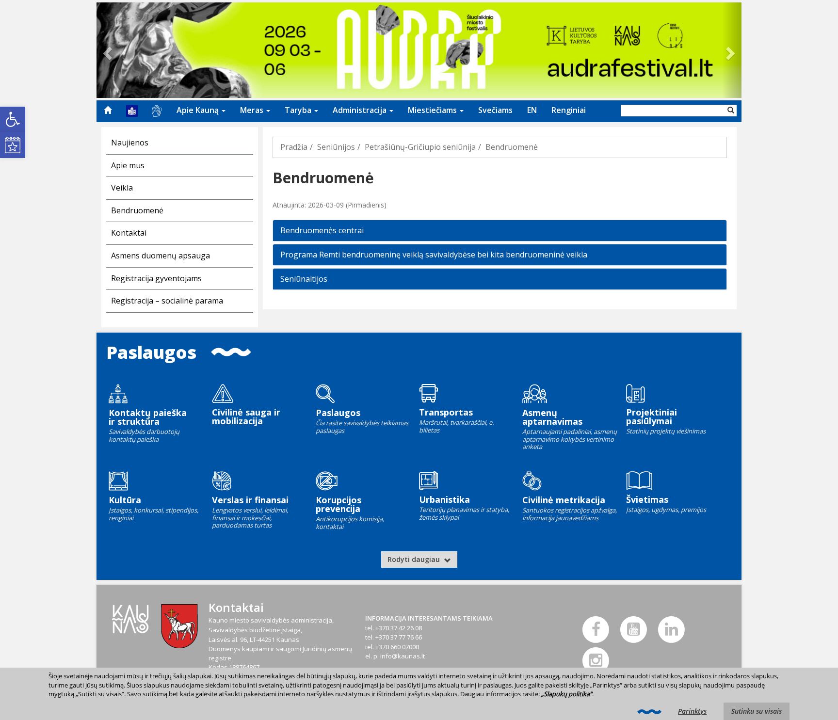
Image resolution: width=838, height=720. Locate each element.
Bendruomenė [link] (137, 210)
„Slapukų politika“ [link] (566, 693)
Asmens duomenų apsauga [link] (160, 255)
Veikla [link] (122, 187)
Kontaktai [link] (128, 232)
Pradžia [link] (293, 147)
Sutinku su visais (756, 711)
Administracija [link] (360, 110)
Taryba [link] (299, 110)
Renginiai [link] (568, 110)
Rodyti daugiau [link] (414, 559)
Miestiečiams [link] (433, 110)
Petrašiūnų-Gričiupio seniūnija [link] (420, 147)
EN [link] (532, 110)
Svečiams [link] (495, 110)
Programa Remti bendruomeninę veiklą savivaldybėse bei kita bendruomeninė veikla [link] (433, 254)
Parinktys (692, 711)
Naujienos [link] (129, 142)
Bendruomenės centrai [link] (322, 230)
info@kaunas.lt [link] (402, 656)
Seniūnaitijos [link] (303, 278)
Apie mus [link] (128, 165)
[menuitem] (108, 110)
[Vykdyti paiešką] (731, 110)
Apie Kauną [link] (199, 110)
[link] (12, 119)
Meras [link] (252, 110)
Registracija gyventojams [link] (156, 278)
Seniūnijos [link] (336, 147)
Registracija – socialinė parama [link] (167, 300)
